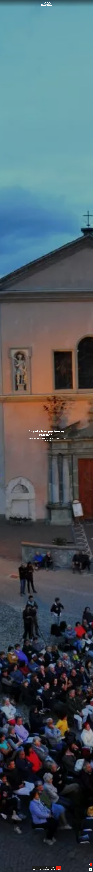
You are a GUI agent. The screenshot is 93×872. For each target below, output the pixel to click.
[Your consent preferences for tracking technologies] (90, 869)
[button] (90, 864)
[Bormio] (46, 4)
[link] (34, 868)
